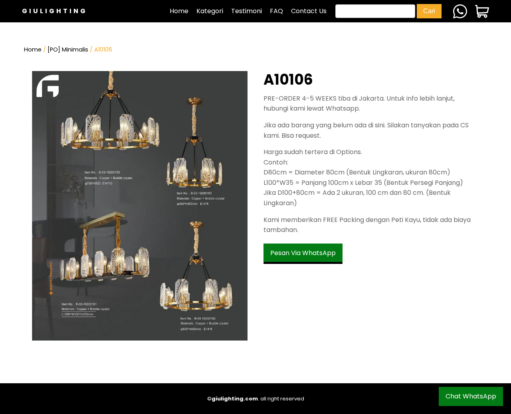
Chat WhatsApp (471, 396)
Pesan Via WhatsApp (303, 253)
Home (179, 11)
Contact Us (309, 11)
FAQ (276, 11)
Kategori (209, 11)
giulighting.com (235, 398)
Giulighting (54, 11)
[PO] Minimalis (68, 49)
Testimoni (246, 11)
